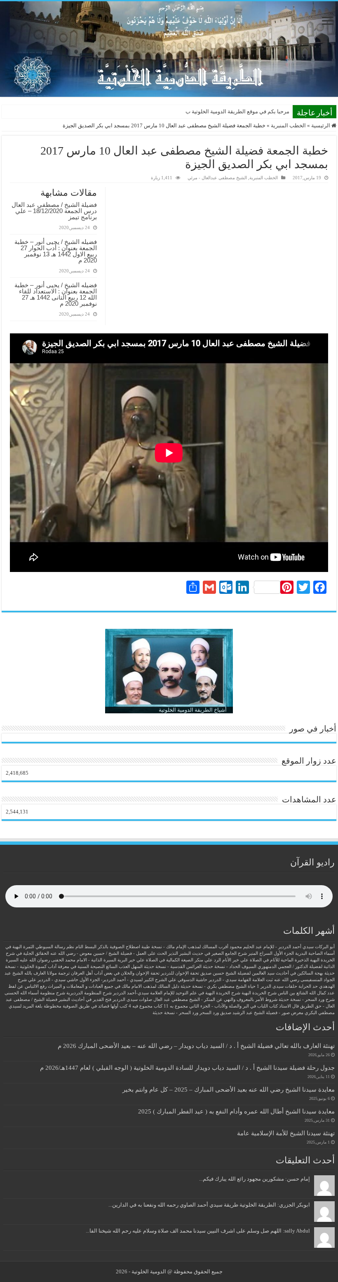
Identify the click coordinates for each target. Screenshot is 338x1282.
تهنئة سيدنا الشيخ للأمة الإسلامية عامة (286, 1133)
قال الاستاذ (289, 1006)
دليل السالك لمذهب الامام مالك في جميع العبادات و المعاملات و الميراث (113, 986)
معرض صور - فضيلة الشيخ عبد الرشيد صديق (261, 1012)
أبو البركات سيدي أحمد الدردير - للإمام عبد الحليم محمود (282, 947)
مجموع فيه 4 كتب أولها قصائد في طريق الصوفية (108, 1006)
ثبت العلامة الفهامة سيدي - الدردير (241, 979)
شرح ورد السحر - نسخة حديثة (307, 999)
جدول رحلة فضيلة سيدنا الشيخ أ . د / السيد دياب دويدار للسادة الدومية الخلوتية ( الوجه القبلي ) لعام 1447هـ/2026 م (187, 1067)
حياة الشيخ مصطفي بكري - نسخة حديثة (218, 986)
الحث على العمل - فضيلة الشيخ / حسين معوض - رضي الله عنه (108, 953)
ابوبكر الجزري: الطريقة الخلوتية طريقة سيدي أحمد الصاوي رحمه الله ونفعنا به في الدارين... (209, 1205)
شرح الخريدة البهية (259, 993)
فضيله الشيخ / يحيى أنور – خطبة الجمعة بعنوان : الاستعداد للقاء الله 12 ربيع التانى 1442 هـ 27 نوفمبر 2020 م (55, 294)
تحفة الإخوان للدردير (180, 973)
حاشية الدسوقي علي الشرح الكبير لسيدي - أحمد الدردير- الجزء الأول (143, 979)
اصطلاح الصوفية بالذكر (119, 947)
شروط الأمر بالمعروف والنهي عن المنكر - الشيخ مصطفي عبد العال (215, 999)
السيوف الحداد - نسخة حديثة (229, 966)
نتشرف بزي (276, 111)
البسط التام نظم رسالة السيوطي (65, 947)
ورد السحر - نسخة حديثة (175, 1012)
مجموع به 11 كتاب (171, 1006)
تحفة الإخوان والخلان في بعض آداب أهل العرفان (115, 973)
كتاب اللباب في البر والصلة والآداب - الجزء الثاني (233, 1006)
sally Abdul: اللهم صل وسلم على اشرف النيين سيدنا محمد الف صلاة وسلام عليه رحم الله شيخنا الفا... (198, 1231)
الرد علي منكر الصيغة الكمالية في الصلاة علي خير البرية (169, 960)
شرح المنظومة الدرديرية (89, 993)
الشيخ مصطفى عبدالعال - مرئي (217, 177)
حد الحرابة (308, 986)
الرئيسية (321, 125)
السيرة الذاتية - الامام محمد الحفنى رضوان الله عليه (68, 960)
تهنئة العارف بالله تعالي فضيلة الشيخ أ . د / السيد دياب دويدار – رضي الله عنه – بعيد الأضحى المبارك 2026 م (196, 1045)
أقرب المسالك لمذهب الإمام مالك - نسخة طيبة (184, 947)
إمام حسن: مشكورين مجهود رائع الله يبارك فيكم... (254, 1179)
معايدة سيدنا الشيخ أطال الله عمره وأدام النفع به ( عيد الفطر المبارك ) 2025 (236, 1111)
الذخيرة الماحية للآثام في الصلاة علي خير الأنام (265, 960)
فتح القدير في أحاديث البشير (85, 999)
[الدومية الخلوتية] (169, 49)
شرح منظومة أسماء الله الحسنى (35, 993)
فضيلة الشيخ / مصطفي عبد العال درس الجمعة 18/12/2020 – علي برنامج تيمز (54, 210)
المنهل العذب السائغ (124, 966)
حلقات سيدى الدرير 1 (277, 986)
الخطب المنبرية (288, 125)
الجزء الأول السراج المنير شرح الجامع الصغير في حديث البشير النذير (231, 953)
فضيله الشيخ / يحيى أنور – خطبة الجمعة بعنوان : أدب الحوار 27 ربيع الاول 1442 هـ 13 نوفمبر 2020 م (55, 251)
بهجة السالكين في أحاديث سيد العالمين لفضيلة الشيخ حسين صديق (261, 973)
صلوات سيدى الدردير (132, 999)
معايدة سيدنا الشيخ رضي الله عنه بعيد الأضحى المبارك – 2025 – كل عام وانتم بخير (228, 1089)
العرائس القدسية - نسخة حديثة (173, 966)
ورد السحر (209, 1012)
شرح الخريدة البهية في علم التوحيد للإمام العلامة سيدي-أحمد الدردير (176, 993)
